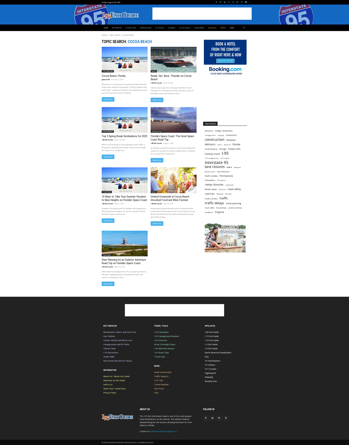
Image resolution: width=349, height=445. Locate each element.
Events (153, 71)
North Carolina (211, 176)
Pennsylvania (226, 175)
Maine (229, 167)
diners (219, 145)
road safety (234, 189)
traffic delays (214, 202)
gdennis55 (106, 79)
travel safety (209, 208)
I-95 (225, 153)
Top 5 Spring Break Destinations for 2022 (124, 136)
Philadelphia (210, 180)
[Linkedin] (224, 2)
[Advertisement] (202, 14)
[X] (241, 2)
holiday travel (212, 153)
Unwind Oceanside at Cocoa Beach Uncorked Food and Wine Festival (170, 198)
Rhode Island (210, 189)
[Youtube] (245, 2)
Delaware (231, 140)
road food (222, 189)
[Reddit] (233, 2)
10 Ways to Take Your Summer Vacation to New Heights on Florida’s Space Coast (124, 198)
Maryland (237, 167)
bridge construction (224, 130)
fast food (227, 145)
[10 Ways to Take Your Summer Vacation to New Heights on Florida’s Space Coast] (125, 180)
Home (104, 35)
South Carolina (211, 198)
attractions (209, 131)
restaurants (229, 185)
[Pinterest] (229, 2)
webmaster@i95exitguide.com (163, 431)
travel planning (233, 203)
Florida (236, 144)
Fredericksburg (211, 149)
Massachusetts (210, 172)
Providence (221, 180)
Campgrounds (210, 135)
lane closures (215, 166)
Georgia (222, 148)
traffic (223, 198)
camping (220, 135)
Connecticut (231, 135)
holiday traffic (234, 148)
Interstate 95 (216, 162)
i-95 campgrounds (212, 158)
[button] (244, 28)
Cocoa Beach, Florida (113, 75)
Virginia (219, 212)
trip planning (221, 208)
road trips (210, 193)
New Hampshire (223, 172)
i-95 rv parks (224, 158)
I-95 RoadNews (108, 131)
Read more (108, 99)
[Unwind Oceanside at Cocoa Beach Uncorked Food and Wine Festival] (173, 180)
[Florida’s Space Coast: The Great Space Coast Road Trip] (173, 120)
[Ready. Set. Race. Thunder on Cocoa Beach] (173, 59)
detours (210, 144)
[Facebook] (216, 2)
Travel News (107, 192)
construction (214, 139)
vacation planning (235, 208)
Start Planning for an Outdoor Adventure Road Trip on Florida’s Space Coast (124, 261)
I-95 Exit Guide (156, 83)
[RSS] (237, 2)
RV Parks (228, 194)
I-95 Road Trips (156, 131)
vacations (209, 212)
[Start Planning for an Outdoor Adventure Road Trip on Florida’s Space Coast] (125, 243)
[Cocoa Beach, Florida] (125, 59)
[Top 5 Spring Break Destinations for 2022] (125, 120)
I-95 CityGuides (108, 71)
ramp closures (214, 184)
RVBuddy (219, 194)
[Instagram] (220, 2)
